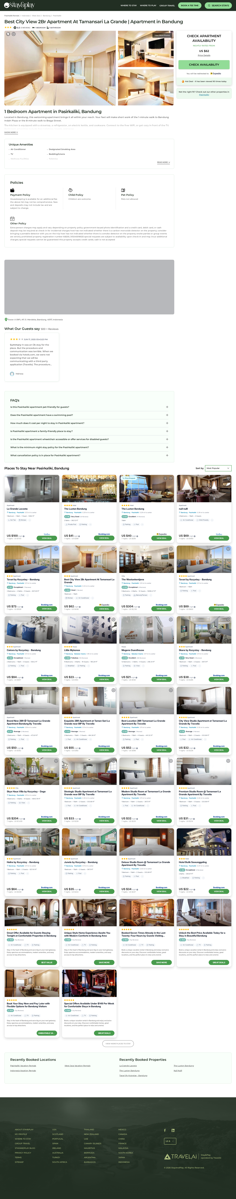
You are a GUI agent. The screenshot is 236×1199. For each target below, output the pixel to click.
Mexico (122, 1129)
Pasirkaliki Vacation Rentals (23, 1065)
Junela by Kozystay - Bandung (81, 862)
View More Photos (162, 35)
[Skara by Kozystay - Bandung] (204, 630)
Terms (18, 1157)
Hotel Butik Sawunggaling (193, 862)
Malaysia (123, 1148)
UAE (86, 1139)
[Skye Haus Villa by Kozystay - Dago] (32, 771)
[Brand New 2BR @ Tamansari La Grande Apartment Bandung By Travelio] (32, 700)
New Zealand (91, 1134)
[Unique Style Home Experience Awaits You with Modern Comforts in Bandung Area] (89, 912)
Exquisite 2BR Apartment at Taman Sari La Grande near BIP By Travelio (87, 722)
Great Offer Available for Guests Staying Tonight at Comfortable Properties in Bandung (31, 934)
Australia (57, 1153)
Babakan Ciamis (80, 654)
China (121, 1139)
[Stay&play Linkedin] (173, 1131)
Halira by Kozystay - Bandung (23, 862)
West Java (36, 16)
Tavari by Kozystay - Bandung (23, 579)
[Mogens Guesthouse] (146, 630)
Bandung (47, 16)
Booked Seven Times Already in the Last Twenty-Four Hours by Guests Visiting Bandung (143, 934)
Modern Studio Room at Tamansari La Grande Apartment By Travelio (146, 793)
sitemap (19, 1162)
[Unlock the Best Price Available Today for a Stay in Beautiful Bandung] (204, 912)
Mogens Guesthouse (133, 650)
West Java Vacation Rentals (77, 1065)
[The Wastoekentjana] (146, 559)
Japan (121, 1157)
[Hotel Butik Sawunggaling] (204, 842)
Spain (55, 1143)
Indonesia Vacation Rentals (23, 1070)
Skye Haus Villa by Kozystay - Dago (26, 791)
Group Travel (167, 5)
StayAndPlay (177, 1167)
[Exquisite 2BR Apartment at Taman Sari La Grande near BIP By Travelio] (89, 700)
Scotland (57, 1134)
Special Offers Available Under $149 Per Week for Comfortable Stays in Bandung (89, 1005)
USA (54, 1129)
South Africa (59, 1162)
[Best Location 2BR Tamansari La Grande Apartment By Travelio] (146, 700)
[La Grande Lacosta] (32, 488)
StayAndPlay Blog (25, 1148)
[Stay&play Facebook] (164, 1131)
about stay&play (24, 1129)
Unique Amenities (21, 144)
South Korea (125, 1153)
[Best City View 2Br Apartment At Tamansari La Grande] (89, 559)
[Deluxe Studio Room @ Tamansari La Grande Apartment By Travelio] (146, 842)
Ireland (56, 1148)
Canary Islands (92, 1143)
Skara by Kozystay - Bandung (195, 650)
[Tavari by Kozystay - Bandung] (32, 559)
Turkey (56, 1157)
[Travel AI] (180, 1156)
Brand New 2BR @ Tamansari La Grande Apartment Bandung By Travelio (28, 722)
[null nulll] (204, 488)
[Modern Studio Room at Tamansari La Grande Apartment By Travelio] (146, 771)
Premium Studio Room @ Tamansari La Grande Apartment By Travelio (200, 793)
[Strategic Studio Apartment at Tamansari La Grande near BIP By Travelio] (89, 771)
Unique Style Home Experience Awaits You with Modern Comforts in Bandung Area (87, 934)
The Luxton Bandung (75, 508)
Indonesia (26, 16)
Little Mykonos (72, 650)
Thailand (89, 1129)
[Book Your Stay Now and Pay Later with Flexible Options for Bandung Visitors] (32, 983)
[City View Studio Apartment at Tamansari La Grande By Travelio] (204, 700)
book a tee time (189, 5)
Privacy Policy (23, 1153)
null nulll (183, 508)
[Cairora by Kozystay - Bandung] (32, 630)
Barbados (90, 1162)
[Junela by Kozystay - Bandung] (89, 842)
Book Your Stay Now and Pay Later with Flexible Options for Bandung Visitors (28, 1005)
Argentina (89, 1157)
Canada (122, 1134)
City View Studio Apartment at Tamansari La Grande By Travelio (203, 722)
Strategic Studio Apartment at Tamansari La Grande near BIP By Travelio (88, 793)
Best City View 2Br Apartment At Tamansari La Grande (89, 581)
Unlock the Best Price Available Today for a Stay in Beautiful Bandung (202, 934)
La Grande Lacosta (17, 508)
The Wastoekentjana (133, 579)
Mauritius (89, 1148)
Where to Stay (23, 1139)
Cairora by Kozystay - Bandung (24, 650)
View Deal (47, 538)
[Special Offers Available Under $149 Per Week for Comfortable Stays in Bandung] (89, 983)
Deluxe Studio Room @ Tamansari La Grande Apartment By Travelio (146, 863)
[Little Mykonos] (89, 630)
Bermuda (89, 1153)
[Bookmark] (14, 34)
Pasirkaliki (57, 16)
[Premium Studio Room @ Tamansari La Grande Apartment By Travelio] (204, 771)
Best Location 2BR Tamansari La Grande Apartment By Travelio (143, 722)
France (122, 1143)
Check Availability (204, 64)
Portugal (57, 1139)
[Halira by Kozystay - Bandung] (32, 842)
